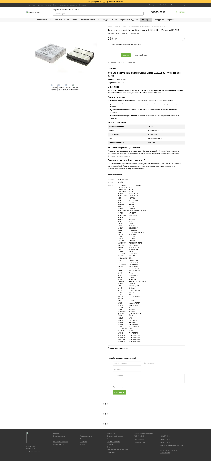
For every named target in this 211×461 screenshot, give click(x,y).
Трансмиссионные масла (66, 20)
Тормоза (171, 20)
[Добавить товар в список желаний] (183, 39)
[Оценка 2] (130, 387)
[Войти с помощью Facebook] (157, 363)
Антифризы (158, 20)
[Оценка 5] (141, 387)
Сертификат (83, 5)
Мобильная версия (34, 452)
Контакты (48, 5)
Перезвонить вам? (140, 442)
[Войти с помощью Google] (161, 363)
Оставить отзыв (134, 33)
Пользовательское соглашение (67, 5)
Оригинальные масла (90, 20)
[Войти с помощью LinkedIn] (164, 363)
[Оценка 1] (127, 387)
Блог (54, 5)
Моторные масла (44, 20)
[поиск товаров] (142, 13)
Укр (153, 5)
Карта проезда (165, 452)
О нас (28, 5)
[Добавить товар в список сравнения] (176, 39)
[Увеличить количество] (116, 55)
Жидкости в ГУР (110, 20)
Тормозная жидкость (129, 20)
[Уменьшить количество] (109, 55)
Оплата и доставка (37, 5)
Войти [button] (114, 44)
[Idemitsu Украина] (37, 437)
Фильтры (146, 20)
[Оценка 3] (134, 387)
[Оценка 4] (137, 387)
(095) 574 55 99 (158, 12)
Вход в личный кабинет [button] (115, 436)
